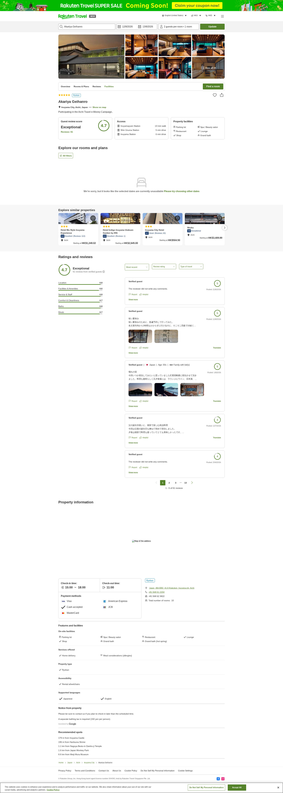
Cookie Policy (53, 790)
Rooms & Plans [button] (81, 86)
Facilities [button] (109, 86)
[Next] (224, 227)
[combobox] (86, 27)
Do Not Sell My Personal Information (206, 787)
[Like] (215, 95)
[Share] (222, 95)
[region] (141, 788)
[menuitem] (174, 15)
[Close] (278, 787)
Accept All (237, 787)
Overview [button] (65, 86)
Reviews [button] (97, 86)
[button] (72, 16)
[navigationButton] (156, 482)
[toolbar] (136, 27)
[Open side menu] (222, 16)
